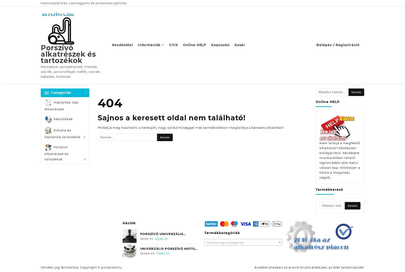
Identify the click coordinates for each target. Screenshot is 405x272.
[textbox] (243, 244)
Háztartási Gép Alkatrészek (62, 105)
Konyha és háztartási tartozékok (62, 134)
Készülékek (63, 119)
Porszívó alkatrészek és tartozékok (68, 54)
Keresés (356, 92)
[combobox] (243, 242)
